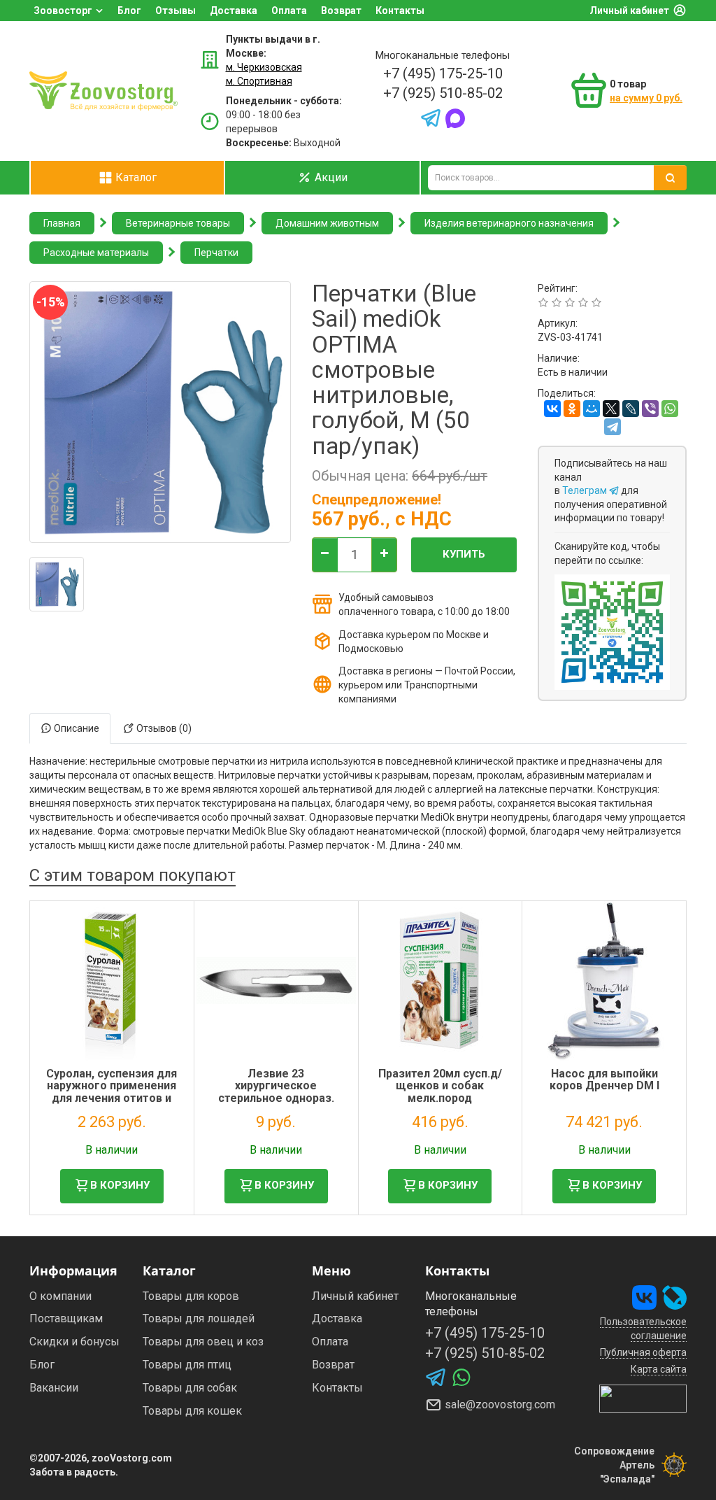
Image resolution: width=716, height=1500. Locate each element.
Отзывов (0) (163, 728)
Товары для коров (191, 1296)
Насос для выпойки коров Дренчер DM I (604, 1080)
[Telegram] (612, 426)
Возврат (341, 10)
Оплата (289, 10)
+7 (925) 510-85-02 (443, 93)
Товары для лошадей (199, 1318)
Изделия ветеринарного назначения (509, 223)
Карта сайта (659, 1369)
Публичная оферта (643, 1352)
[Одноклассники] (572, 408)
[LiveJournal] (630, 408)
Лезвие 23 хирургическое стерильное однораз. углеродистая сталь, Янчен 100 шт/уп (276, 1098)
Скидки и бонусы (74, 1341)
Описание (75, 728)
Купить (464, 554)
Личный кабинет (629, 10)
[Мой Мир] (591, 408)
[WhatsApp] (669, 408)
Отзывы (175, 10)
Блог (129, 10)
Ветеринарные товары (178, 223)
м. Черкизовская (264, 67)
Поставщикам (66, 1318)
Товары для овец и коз (203, 1341)
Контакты (399, 10)
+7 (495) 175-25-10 (443, 73)
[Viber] (650, 408)
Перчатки (216, 252)
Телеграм (585, 490)
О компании (60, 1296)
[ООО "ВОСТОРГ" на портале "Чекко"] (643, 1397)
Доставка (233, 10)
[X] (611, 408)
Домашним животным (327, 223)
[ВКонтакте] (552, 408)
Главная (61, 223)
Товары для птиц (187, 1364)
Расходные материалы (96, 252)
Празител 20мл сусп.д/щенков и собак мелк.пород (440, 1086)
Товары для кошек (192, 1410)
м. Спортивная (259, 81)
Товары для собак (190, 1387)
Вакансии (53, 1387)
